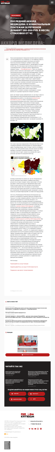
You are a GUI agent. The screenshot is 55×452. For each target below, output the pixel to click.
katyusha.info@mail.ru (37, 421)
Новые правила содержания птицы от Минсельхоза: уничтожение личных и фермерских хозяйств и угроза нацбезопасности (14, 381)
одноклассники (17, 399)
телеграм (16, 393)
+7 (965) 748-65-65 (36, 424)
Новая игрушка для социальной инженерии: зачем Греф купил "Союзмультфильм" (12, 372)
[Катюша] (5, 2)
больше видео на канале (28, 354)
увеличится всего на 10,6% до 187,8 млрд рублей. (28, 219)
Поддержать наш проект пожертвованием (21, 270)
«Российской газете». (26, 69)
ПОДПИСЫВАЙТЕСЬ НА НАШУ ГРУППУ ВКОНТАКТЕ (24, 267)
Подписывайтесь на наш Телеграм (19, 263)
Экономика (15, 15)
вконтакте (35, 393)
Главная (6, 48)
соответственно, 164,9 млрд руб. (25, 206)
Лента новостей (12, 301)
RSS (7, 434)
